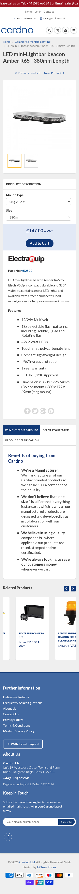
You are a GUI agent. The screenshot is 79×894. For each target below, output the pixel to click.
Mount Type (15, 195)
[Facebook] (8, 837)
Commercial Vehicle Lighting (32, 41)
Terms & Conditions (16, 725)
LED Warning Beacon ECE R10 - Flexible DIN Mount (59, 637)
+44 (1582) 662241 (27, 18)
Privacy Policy (13, 719)
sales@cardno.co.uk (54, 18)
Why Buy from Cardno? (21, 430)
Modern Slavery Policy (18, 731)
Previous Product (28, 73)
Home (29, 11)
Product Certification (22, 440)
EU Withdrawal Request (23, 744)
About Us (9, 708)
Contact (49, 11)
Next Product (53, 73)
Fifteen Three (46, 867)
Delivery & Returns (56, 430)
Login (38, 11)
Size (9, 210)
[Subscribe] (66, 822)
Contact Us (11, 714)
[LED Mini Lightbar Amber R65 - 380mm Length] (39, 117)
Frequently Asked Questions (22, 703)
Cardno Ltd (27, 862)
